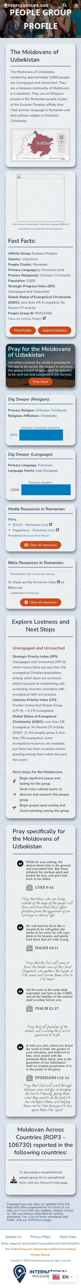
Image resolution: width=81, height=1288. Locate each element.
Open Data (68, 1236)
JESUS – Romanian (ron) (31, 525)
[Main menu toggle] (76, 5)
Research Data (50, 1183)
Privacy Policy (40, 1236)
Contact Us (13, 1236)
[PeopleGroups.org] (25, 5)
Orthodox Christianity (55, 275)
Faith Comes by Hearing (39, 574)
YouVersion (32, 593)
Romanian (49, 270)
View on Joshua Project (25, 318)
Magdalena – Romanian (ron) (34, 530)
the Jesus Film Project (36, 535)
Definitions (35, 1220)
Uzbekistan (30, 259)
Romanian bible (45, 582)
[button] (65, 5)
